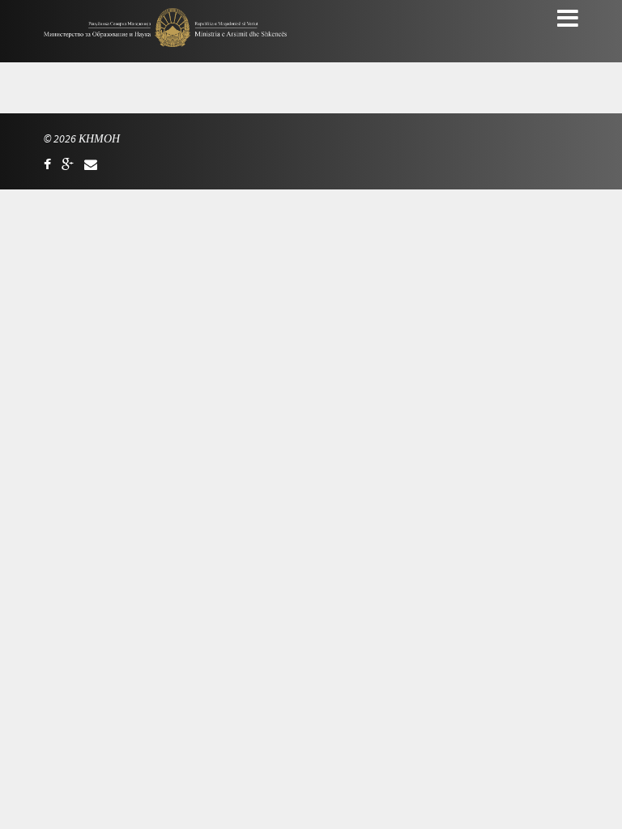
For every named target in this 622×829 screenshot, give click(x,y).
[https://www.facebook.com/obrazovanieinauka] (47, 164)
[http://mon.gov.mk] (68, 164)
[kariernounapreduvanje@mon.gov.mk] (90, 164)
